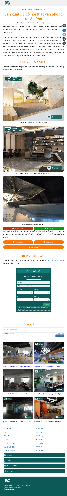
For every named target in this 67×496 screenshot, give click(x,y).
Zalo (64, 34)
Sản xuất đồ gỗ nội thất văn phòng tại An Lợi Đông (16, 366)
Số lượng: (41, 298)
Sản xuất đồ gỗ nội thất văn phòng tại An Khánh (47, 366)
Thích (18, 22)
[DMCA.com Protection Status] (9, 489)
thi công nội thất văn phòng (54, 260)
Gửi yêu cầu (34, 247)
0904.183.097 (49, 242)
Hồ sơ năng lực (11, 455)
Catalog (9, 460)
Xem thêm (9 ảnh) (18, 228)
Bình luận (26, 22)
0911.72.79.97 (19, 242)
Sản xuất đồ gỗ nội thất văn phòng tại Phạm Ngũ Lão (48, 394)
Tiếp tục (46, 304)
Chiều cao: (24, 298)
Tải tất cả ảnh (49, 228)
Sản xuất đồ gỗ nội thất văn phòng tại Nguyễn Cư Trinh (49, 421)
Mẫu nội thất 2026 (12, 465)
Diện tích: (24, 291)
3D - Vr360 (10, 471)
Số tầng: (41, 291)
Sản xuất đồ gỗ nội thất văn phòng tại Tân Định (16, 394)
